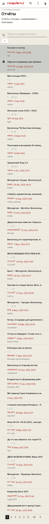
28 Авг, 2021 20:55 (24, 510)
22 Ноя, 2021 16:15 (24, 482)
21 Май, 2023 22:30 (26, 324)
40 (12, 97)
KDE (9, 310)
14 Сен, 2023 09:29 (25, 293)
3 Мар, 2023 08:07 (25, 338)
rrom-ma (11, 52)
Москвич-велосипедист (18, 359)
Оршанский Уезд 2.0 (17, 163)
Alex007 (11, 412)
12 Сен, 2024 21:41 (29, 230)
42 (34, 517)
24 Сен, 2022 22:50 (27, 370)
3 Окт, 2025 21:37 (22, 170)
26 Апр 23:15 (17, 118)
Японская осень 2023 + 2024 (22, 110)
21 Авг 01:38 (19, 101)
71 (12, 149)
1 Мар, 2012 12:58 (23, 52)
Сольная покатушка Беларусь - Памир (26, 405)
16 (15, 132)
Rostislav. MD (13, 387)
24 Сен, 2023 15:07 (22, 276)
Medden (11, 355)
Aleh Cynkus (13, 383)
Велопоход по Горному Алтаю (22, 365)
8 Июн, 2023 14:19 (20, 310)
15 (12, 132)
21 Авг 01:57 (19, 84)
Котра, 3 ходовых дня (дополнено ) (25, 320)
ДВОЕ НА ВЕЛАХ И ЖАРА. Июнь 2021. (25, 457)
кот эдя (11, 429)
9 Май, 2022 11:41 (23, 430)
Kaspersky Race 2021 (17, 491)
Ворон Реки (12, 341)
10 (12, 306)
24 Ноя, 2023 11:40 (24, 261)
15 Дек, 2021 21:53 (24, 465)
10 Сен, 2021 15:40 (26, 496)
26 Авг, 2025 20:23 (22, 185)
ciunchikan (12, 324)
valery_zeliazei (14, 202)
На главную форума (10, 10)
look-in (10, 296)
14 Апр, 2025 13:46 (23, 199)
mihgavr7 (11, 338)
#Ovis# (10, 233)
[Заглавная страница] (15, 2)
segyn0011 (12, 496)
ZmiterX (10, 198)
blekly (10, 184)
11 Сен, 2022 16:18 (27, 384)
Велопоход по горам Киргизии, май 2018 (27, 239)
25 (16, 166)
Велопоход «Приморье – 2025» (23, 93)
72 (15, 149)
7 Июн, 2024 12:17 (22, 244)
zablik (10, 247)
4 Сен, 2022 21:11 (14, 398)
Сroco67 (11, 261)
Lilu (8, 55)
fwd (9, 447)
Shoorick (11, 66)
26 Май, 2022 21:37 (24, 413)
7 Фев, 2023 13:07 (24, 356)
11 (15, 306)
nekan (10, 83)
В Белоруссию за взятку (19, 348)
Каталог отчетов (16, 48)
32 (15, 114)
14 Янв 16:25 (19, 153)
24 (12, 166)
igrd (9, 118)
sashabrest (12, 369)
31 (12, 114)
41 (16, 97)
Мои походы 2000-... (17, 76)
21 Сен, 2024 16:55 (22, 213)
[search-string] (27, 34)
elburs (10, 244)
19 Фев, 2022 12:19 (20, 447)
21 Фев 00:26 (20, 136)
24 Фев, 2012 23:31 (24, 66)
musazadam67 (13, 230)
